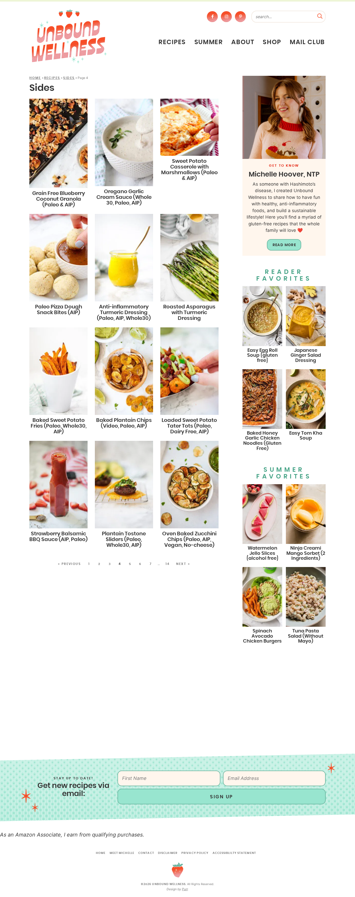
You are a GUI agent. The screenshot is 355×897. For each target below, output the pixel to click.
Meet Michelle (122, 853)
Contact (146, 853)
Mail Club (307, 42)
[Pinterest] (240, 16)
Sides (69, 77)
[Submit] (319, 15)
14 (168, 563)
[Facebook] (212, 16)
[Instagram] (226, 16)
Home (35, 77)
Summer (208, 42)
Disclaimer (168, 853)
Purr (185, 889)
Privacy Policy (194, 853)
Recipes (172, 42)
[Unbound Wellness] (69, 36)
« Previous (69, 563)
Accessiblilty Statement (234, 853)
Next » (183, 563)
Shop (272, 42)
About (242, 42)
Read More (284, 245)
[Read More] (284, 117)
